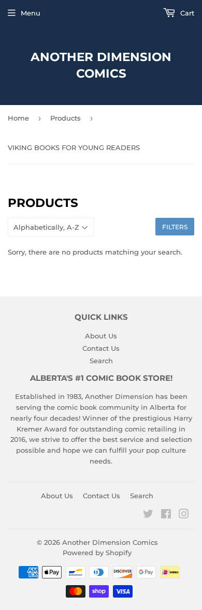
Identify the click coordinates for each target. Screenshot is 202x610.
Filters (174, 227)
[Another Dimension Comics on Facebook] (166, 515)
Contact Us (101, 348)
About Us (101, 336)
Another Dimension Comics (101, 65)
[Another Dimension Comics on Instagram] (184, 515)
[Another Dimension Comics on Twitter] (148, 515)
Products (65, 118)
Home (18, 118)
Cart (186, 13)
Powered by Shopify (97, 552)
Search (101, 360)
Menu (30, 13)
